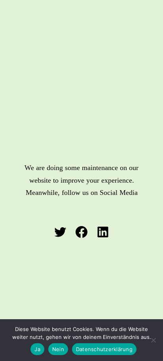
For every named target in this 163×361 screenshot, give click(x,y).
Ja (37, 349)
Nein (58, 349)
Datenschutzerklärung (104, 349)
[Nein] (153, 340)
